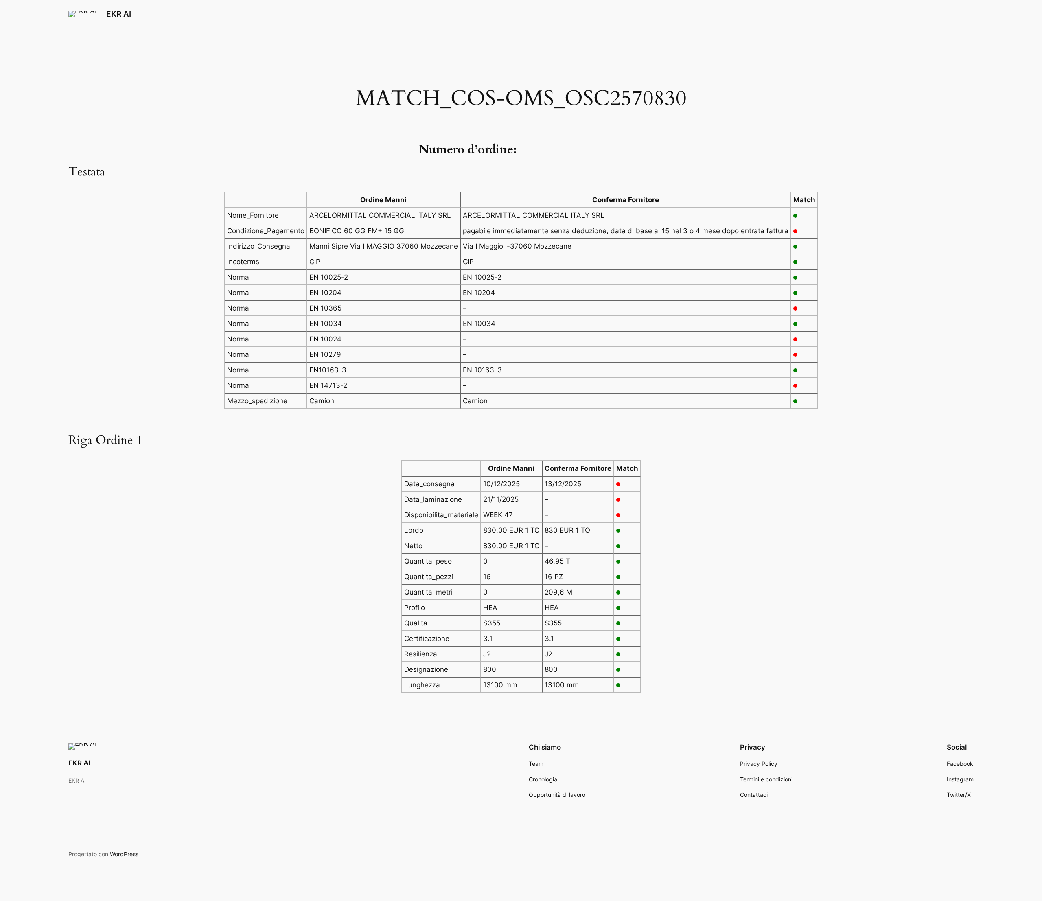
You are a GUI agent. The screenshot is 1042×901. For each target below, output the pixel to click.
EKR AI (118, 14)
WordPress (124, 854)
